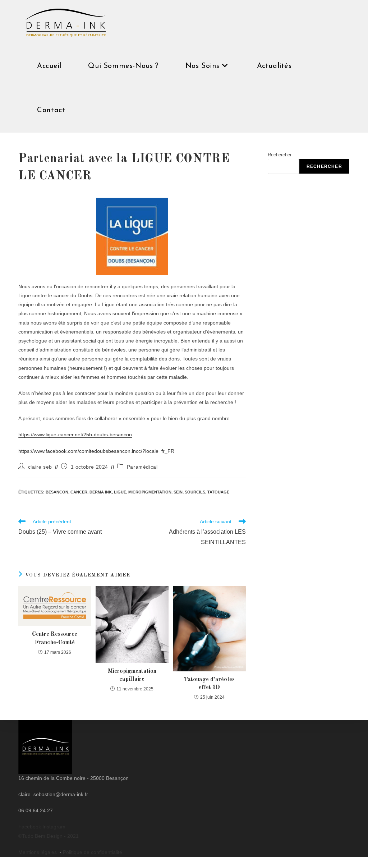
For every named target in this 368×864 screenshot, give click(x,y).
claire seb (40, 467)
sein (178, 492)
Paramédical (142, 467)
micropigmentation (149, 492)
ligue (120, 492)
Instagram (53, 826)
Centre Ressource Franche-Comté (54, 638)
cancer (78, 492)
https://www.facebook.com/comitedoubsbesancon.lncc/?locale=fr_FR (96, 451)
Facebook (30, 826)
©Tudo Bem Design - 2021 (48, 836)
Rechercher (279, 154)
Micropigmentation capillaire (132, 675)
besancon (57, 492)
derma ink (100, 492)
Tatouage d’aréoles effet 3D (209, 683)
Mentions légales (38, 852)
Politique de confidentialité (92, 852)
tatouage (218, 492)
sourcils (195, 492)
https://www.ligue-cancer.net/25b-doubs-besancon (75, 434)
